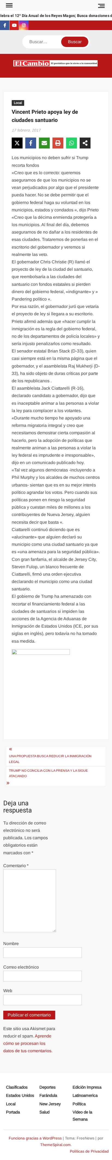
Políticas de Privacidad (89, 1151)
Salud (44, 1112)
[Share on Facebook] (30, 143)
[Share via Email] (44, 143)
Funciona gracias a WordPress (35, 1138)
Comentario (16, 865)
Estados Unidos (20, 1095)
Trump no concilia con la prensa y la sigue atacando (48, 773)
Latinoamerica (85, 1095)
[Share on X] (17, 143)
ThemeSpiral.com (55, 1144)
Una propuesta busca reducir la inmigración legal (50, 758)
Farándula (48, 1095)
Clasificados (17, 1087)
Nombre (11, 943)
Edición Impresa (87, 1087)
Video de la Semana (82, 1115)
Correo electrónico (21, 967)
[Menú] (8, 5)
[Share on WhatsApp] (71, 143)
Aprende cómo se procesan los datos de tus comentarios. (27, 1043)
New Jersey (50, 1103)
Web (7, 990)
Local (18, 103)
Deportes (47, 1087)
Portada (13, 1112)
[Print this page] (57, 143)
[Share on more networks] (85, 143)
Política (79, 1103)
